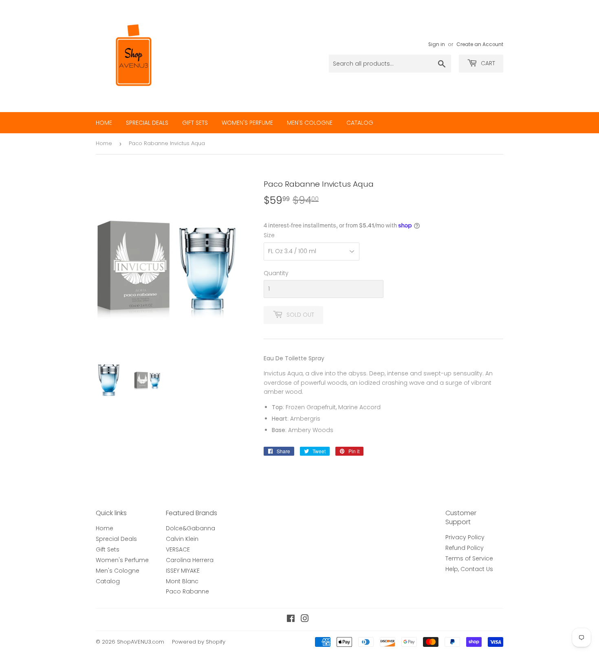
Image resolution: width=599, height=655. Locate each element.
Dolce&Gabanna (190, 528)
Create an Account (479, 44)
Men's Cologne (310, 123)
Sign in (436, 44)
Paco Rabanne (187, 591)
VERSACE (178, 549)
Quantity (276, 273)
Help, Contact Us (469, 569)
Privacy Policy (464, 537)
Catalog (359, 123)
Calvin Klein (182, 539)
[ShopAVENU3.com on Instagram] (305, 619)
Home (104, 123)
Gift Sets (195, 123)
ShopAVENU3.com (140, 642)
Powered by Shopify (198, 642)
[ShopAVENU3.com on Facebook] (290, 619)
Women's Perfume (247, 123)
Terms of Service (469, 558)
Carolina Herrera (190, 560)
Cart (487, 63)
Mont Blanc (182, 581)
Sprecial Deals (147, 123)
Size (269, 235)
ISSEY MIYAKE (183, 571)
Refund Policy (464, 548)
